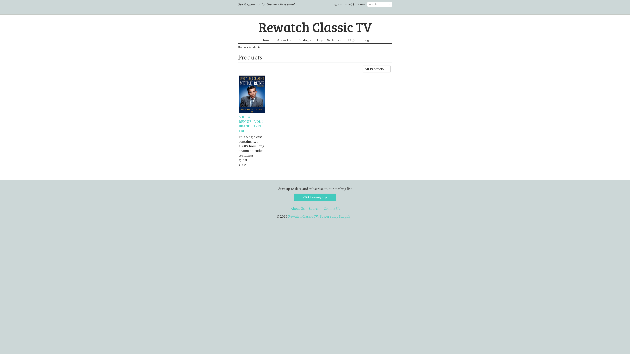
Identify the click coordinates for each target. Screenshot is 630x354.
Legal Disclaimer (329, 40)
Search (373, 4)
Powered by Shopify (335, 216)
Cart (354, 4)
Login (336, 4)
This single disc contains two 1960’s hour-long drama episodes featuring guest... (251, 148)
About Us (284, 40)
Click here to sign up (315, 197)
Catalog (303, 40)
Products (254, 47)
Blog (365, 40)
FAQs (352, 40)
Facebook (315, 4)
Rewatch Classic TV (315, 27)
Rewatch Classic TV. (304, 216)
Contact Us (332, 209)
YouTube (326, 4)
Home (265, 40)
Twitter (320, 4)
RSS (309, 4)
